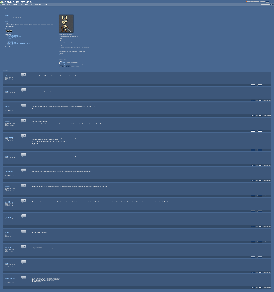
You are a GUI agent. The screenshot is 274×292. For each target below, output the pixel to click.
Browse (8, 4)
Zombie (61, 54)
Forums (26, 4)
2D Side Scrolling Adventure (14, 36)
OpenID (249, 1)
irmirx (7, 15)
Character (11, 26)
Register (271, 1)
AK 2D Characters (12, 38)
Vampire (61, 55)
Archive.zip (63, 62)
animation (35, 24)
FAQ (32, 4)
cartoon (26, 24)
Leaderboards (38, 4)
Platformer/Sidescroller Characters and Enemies (19, 43)
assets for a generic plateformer (15, 40)
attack (48, 24)
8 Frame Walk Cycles (13, 37)
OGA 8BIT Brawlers (12, 42)
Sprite (30, 24)
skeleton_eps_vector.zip (66, 64)
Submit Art (15, 4)
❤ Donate (45, 4)
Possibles (10, 44)
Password (262, 1)
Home (3, 4)
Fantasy (17, 24)
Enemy (12, 24)
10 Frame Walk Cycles (13, 35)
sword (21, 24)
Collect (21, 4)
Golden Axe (10, 41)
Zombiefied (9, 171)
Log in (61, 66)
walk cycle (43, 24)
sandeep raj (9, 217)
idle (39, 24)
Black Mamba (10, 248)
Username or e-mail (256, 1)
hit (51, 24)
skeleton (8, 24)
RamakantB (9, 137)
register (68, 66)
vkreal (7, 76)
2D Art (6, 21)
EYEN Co (8, 232)
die (6, 26)
